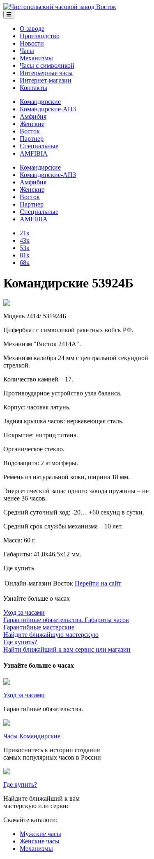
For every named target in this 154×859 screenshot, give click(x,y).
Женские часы (40, 841)
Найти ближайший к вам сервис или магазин (67, 646)
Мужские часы (40, 833)
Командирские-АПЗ (48, 109)
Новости (32, 43)
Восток (30, 131)
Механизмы (36, 58)
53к (25, 247)
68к (25, 262)
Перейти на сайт (98, 583)
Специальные (39, 145)
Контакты (33, 87)
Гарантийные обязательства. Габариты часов (66, 616)
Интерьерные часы (46, 72)
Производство (40, 35)
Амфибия (33, 116)
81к (25, 255)
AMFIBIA (34, 153)
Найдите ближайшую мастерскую (51, 631)
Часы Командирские (31, 736)
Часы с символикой (47, 65)
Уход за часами (24, 694)
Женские (32, 123)
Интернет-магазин (45, 80)
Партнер (32, 138)
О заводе (32, 28)
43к (25, 240)
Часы (27, 50)
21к (25, 233)
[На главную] (59, 6)
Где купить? (20, 784)
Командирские (40, 101)
